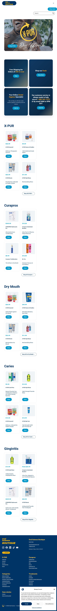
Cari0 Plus (4, 559)
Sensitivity (31, 582)
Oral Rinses (4, 584)
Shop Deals (41, 75)
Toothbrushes (31, 559)
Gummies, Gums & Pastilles (7, 579)
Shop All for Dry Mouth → (28, 354)
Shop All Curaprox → (28, 274)
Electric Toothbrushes (6, 577)
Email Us (41, 107)
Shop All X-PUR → (28, 193)
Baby (30, 562)
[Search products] (53, 13)
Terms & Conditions (37, 607)
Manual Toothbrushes (6, 582)
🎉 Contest (6, 552)
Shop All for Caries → (28, 437)
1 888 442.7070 (32, 546)
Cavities (30, 575)
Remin (3, 566)
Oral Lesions (31, 581)
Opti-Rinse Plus (5, 564)
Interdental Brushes (33, 561)
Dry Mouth (31, 577)
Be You (30, 564)
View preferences (49, 603)
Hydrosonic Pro (32, 566)
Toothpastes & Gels (6, 586)
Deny (38, 603)
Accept (26, 603)
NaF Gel (3, 562)
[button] (54, 589)
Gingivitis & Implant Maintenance (35, 579)
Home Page (31, 541)
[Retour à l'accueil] (9, 3)
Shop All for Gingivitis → (28, 519)
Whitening (31, 584)
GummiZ (4, 561)
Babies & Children (5, 575)
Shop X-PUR (12, 46)
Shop (16, 76)
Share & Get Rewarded (6, 595)
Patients (3, 594)
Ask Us (16, 108)
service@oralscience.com (34, 544)
